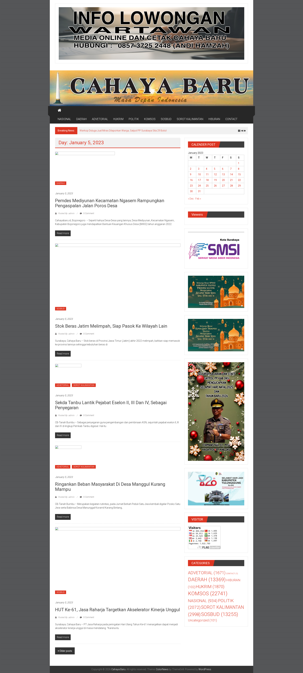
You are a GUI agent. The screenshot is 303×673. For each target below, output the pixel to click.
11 (207, 174)
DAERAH (81, 119)
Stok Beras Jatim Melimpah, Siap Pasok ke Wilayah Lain (111, 326)
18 (207, 180)
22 (239, 180)
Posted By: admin (66, 213)
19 (215, 180)
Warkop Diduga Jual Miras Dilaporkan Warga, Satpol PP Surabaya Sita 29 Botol (123, 130)
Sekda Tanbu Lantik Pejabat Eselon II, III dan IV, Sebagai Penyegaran (111, 405)
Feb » (198, 198)
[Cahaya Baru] (59, 110)
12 (215, 174)
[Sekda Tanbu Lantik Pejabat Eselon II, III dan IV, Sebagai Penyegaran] (68, 376)
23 (191, 185)
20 (223, 180)
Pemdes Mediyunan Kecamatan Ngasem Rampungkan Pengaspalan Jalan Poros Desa (109, 203)
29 (239, 185)
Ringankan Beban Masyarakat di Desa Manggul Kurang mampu (110, 487)
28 (231, 185)
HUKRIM (118, 119)
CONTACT (231, 119)
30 (191, 191)
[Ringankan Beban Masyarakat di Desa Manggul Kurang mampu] (68, 458)
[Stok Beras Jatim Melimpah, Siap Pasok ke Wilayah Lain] (117, 278)
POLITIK (134, 119)
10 (199, 174)
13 (223, 174)
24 (199, 185)
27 (223, 185)
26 (215, 185)
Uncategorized (202, 620)
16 (191, 180)
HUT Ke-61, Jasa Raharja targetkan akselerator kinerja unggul (117, 609)
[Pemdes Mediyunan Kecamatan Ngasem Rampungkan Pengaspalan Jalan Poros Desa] (85, 169)
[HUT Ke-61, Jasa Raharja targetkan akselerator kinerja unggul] (117, 562)
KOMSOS (150, 119)
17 (199, 180)
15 (239, 174)
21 (231, 180)
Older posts (65, 650)
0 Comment (88, 213)
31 (199, 191)
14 (231, 174)
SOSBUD (166, 119)
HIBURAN (214, 119)
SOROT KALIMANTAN (190, 119)
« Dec (191, 198)
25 (207, 185)
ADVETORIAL (100, 119)
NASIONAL (64, 119)
